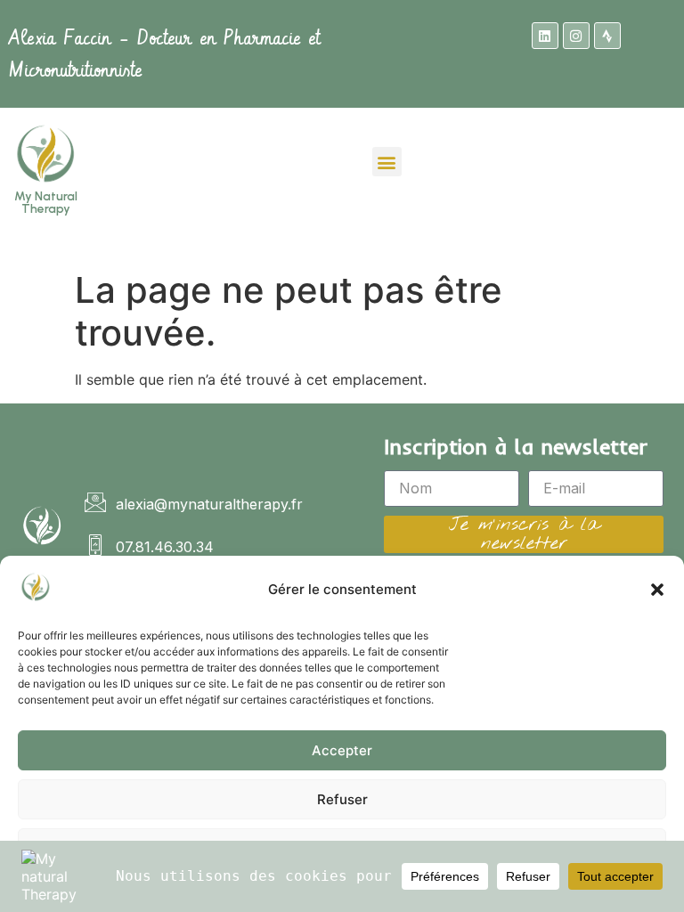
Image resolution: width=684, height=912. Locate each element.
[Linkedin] (545, 35)
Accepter (342, 750)
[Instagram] (576, 35)
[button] (657, 589)
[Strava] (607, 35)
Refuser (342, 799)
